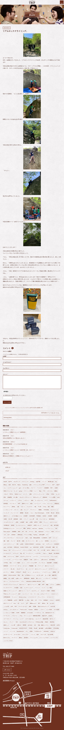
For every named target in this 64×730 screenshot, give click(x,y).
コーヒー (47, 531)
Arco (15, 603)
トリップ (44, 481)
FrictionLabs (14, 628)
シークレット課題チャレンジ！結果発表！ (15, 432)
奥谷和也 (52, 622)
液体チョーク (25, 503)
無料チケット (7, 516)
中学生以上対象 (39, 622)
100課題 (55, 562)
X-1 (31, 594)
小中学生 (6, 562)
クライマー (6, 569)
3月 (18, 603)
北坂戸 (58, 484)
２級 (18, 506)
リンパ (28, 590)
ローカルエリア (7, 553)
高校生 (46, 622)
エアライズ (15, 553)
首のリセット (22, 584)
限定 (19, 575)
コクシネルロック (14, 609)
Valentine (41, 528)
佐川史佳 (30, 625)
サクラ (22, 603)
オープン (25, 494)
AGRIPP (58, 600)
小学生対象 (46, 509)
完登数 (34, 606)
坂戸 (53, 484)
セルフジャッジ (54, 509)
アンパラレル (42, 562)
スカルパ (52, 600)
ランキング (6, 513)
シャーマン (35, 556)
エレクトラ (38, 618)
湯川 (19, 594)
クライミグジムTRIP (32, 562)
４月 (5, 534)
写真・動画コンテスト (43, 625)
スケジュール (10, 556)
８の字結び (54, 578)
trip (56, 481)
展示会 (57, 513)
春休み (43, 603)
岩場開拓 (14, 531)
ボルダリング (17, 481)
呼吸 (24, 528)
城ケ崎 (18, 541)
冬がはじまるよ (23, 597)
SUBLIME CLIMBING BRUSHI (33, 581)
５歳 (30, 537)
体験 (39, 584)
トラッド (25, 519)
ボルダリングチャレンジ (26, 497)
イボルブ (6, 494)
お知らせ (13, 441)
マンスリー (40, 488)
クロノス (16, 509)
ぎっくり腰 (47, 575)
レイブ (21, 618)
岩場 (23, 541)
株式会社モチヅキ (50, 612)
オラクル (31, 531)
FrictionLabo (7, 628)
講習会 (13, 506)
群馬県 (12, 525)
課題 (30, 494)
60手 (50, 537)
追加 (31, 503)
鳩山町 (50, 553)
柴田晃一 (36, 609)
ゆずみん (6, 609)
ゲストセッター (20, 537)
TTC (44, 491)
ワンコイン (14, 597)
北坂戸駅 (38, 481)
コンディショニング (12, 488)
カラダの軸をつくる (17, 516)
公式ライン (36, 559)
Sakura (5, 550)
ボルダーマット (20, 569)
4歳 (27, 522)
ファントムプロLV (43, 637)
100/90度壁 (32, 516)
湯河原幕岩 (51, 519)
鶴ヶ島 (14, 484)
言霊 (21, 587)
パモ (26, 631)
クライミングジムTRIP (9, 407)
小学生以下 (18, 572)
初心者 (26, 513)
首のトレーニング (32, 584)
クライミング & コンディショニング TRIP (32, 2)
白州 (42, 407)
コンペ (35, 491)
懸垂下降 (21, 600)
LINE (31, 559)
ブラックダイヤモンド (9, 537)
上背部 (31, 522)
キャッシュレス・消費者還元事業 (32, 615)
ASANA (44, 516)
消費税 (40, 509)
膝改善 (32, 578)
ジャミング (19, 528)
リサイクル (49, 491)
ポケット (6, 581)
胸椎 (53, 547)
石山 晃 (22, 553)
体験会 (55, 491)
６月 (34, 550)
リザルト (20, 500)
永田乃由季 (41, 534)
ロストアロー (25, 634)
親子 (39, 603)
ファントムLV (54, 556)
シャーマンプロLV (8, 640)
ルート (29, 572)
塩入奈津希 (50, 634)
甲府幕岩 (38, 516)
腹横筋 (5, 578)
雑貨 (30, 606)
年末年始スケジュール (9, 528)
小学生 (47, 494)
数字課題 (56, 525)
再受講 (53, 590)
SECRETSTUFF (23, 628)
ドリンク (55, 537)
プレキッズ (45, 525)
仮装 (8, 541)
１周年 (16, 522)
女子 (27, 603)
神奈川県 (52, 625)
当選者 (5, 519)
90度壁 (55, 516)
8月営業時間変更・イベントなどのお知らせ (15, 444)
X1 (43, 612)
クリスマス (29, 506)
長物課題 (9, 497)
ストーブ (31, 569)
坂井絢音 (6, 503)
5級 (49, 506)
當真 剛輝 (49, 562)
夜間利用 (6, 566)
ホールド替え (26, 488)
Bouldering (25, 484)
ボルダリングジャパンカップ (11, 584)
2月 (36, 600)
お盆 (5, 547)
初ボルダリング (37, 497)
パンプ (43, 587)
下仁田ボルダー (38, 631)
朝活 (38, 634)
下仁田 (39, 506)
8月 (23, 531)
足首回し (51, 615)
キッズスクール (39, 500)
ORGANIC (46, 631)
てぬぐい (45, 553)
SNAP (17, 556)
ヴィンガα (36, 594)
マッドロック (29, 553)
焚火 (11, 562)
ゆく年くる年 (40, 575)
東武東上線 (50, 481)
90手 (43, 584)
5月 (9, 550)
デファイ (57, 531)
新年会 (29, 528)
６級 (51, 525)
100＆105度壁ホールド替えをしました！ (14, 438)
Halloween (41, 531)
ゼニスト (6, 622)
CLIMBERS (44, 537)
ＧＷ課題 (16, 587)
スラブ (46, 500)
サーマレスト (7, 615)
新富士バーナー (55, 550)
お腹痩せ (58, 584)
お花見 (21, 544)
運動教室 (23, 612)
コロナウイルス (53, 522)
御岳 (32, 500)
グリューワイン (41, 597)
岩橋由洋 (26, 559)
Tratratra (30, 609)
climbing (32, 481)
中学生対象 (56, 628)
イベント (48, 484)
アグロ (40, 600)
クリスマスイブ (32, 597)
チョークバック (14, 513)
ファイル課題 (52, 497)
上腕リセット (21, 590)
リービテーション (46, 572)
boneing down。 (8, 417)
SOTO (48, 550)
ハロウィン (26, 500)
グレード (33, 488)
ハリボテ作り (37, 553)
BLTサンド (52, 618)
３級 (37, 519)
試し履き (16, 497)
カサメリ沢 (43, 634)
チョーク (13, 541)
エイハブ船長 (17, 562)
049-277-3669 (10, 666)
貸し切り (13, 569)
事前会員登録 (36, 537)
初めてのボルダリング (43, 606)
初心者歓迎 (56, 553)
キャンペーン (7, 506)
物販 (47, 584)
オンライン (6, 572)
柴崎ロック (6, 625)
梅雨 (52, 506)
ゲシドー (12, 622)
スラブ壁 (43, 550)
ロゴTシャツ (49, 544)
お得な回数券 (48, 628)
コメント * (5, 374)
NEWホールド (18, 494)
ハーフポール (37, 612)
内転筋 (12, 572)
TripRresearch (52, 500)
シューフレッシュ (49, 528)
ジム (5, 488)
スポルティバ (54, 594)
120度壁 (22, 522)
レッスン (41, 541)
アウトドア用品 (28, 534)
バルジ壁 (13, 625)
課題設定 (57, 503)
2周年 (40, 522)
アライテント (33, 509)
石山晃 (35, 628)
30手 (19, 503)
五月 (8, 534)
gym (20, 488)
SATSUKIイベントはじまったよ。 (50, 412)
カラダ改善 (56, 609)
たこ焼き (27, 600)
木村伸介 (13, 534)
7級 (22, 575)
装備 (5, 556)
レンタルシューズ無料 (9, 612)
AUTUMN (9, 547)
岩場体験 (38, 407)
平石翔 (30, 628)
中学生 (52, 494)
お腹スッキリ (19, 578)
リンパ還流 (49, 587)
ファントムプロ (34, 637)
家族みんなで (33, 603)
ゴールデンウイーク (8, 522)
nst (30, 547)
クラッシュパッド (18, 407)
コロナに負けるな (29, 618)
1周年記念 (16, 547)
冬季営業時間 (7, 597)
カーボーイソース (8, 634)
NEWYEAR (36, 547)
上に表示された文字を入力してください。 (15, 395)
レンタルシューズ (8, 509)
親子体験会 (52, 559)
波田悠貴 (16, 519)
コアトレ (52, 584)
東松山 (5, 484)
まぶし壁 (32, 519)
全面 (21, 519)
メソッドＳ (12, 631)
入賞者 (56, 488)
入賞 (21, 509)
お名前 (5, 356)
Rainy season (7, 531)
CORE (17, 612)
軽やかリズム (7, 637)
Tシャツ (46, 522)
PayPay (35, 534)
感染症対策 (45, 618)
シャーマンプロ (54, 637)
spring (20, 491)
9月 (26, 531)
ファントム (15, 618)
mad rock (34, 528)
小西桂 (31, 631)
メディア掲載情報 (8, 600)
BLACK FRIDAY (24, 547)
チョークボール (26, 407)
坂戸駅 (42, 547)
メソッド (6, 631)
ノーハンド (37, 587)
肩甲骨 (36, 522)
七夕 (43, 544)
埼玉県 (34, 407)
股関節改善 (26, 578)
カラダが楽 (30, 612)
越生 (30, 484)
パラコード (14, 615)
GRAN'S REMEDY (29, 544)
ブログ (12, 429)
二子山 (20, 615)
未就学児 (30, 525)
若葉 (5, 497)
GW (56, 528)
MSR (52, 531)
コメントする (7, 402)
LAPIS (58, 625)
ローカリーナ (50, 597)
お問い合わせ (44, 559)
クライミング (25, 481)
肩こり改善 (11, 578)
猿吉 (32, 600)
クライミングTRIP (27, 550)
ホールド (25, 566)
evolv (58, 497)
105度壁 (50, 516)
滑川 (51, 488)
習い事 (10, 519)
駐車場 (46, 541)
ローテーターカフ (22, 606)
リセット (23, 506)
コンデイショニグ (28, 587)
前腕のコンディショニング (10, 590)
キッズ (15, 491)
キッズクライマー (8, 587)
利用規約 (45, 600)
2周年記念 (19, 534)
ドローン (42, 609)
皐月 (16, 606)
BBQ (19, 531)
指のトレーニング (49, 566)
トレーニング (37, 503)
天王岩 (47, 513)
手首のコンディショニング (10, 594)
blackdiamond (20, 631)
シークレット (13, 500)
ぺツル (44, 503)
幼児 (27, 537)
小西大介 (19, 625)
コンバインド (25, 594)
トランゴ (33, 634)
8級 (4, 541)
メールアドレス (7, 362)
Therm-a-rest (23, 609)
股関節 (21, 513)
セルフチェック (35, 590)
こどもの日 (6, 606)
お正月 (15, 600)
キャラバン (14, 637)
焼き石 (24, 572)
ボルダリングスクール (25, 556)
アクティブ (40, 566)
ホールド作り (17, 634)
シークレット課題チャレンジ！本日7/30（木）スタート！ (19, 450)
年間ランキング (37, 525)
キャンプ (26, 509)
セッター (58, 494)
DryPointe (38, 544)
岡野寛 (24, 625)
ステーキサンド (7, 618)
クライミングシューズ (38, 494)
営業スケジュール (8, 491)
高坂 (10, 484)
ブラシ (22, 581)
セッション (50, 503)
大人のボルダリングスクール (27, 622)
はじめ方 (52, 603)
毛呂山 (19, 484)
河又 (17, 622)
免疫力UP (44, 615)
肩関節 (54, 572)
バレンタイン (53, 541)
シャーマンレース (44, 556)
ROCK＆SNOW (12, 575)
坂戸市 (31, 407)
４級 (35, 506)
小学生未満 (48, 547)
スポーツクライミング (9, 544)
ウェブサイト (6, 368)
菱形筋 (5, 575)
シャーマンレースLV (17, 559)
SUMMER (56, 544)
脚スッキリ (39, 578)
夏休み (20, 637)
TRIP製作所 (6, 525)
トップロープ (46, 578)
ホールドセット (37, 572)
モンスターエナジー (21, 525)
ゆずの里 (52, 606)
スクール (6, 500)
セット (23, 562)
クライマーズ (13, 566)
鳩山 (40, 491)
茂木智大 (26, 637)
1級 (36, 531)
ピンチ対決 (49, 609)
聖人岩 (52, 513)
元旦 (35, 625)
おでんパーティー (45, 594)
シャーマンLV (7, 559)
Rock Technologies (39, 513)
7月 (38, 550)
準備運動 (31, 566)
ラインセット (13, 503)
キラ (47, 534)
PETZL (11, 494)
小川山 (44, 506)
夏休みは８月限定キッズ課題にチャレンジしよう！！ (18, 456)
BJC (44, 581)
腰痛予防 (54, 575)
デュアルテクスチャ (14, 581)
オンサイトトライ (30, 541)
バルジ (31, 513)
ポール (19, 566)
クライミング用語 (28, 491)
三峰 (17, 544)
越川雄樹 (41, 628)
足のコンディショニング (41, 569)
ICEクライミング (8, 603)
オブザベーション (53, 569)
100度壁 (25, 516)
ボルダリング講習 (45, 590)
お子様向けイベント (30, 575)
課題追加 (45, 497)
